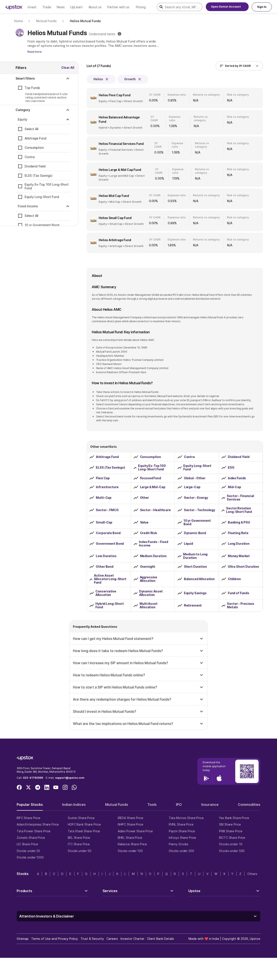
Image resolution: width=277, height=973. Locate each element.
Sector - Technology (199, 510)
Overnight (147, 566)
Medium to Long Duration (195, 556)
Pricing (141, 7)
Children (234, 579)
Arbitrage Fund (35, 138)
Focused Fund (150, 478)
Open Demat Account (226, 6)
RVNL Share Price (181, 824)
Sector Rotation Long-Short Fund (239, 510)
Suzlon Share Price (81, 818)
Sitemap (23, 938)
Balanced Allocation (199, 579)
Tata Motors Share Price (186, 818)
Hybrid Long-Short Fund (109, 605)
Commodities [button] (249, 805)
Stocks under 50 (79, 851)
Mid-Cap (234, 487)
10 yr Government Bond (42, 225)
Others (252, 874)
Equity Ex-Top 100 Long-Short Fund (47, 186)
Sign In (261, 6)
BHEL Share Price (130, 837)
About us (95, 7)
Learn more (38, 101)
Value (144, 522)
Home (18, 21)
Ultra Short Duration (243, 566)
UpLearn (76, 7)
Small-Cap (104, 522)
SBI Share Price (230, 824)
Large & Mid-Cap (152, 487)
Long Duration (239, 543)
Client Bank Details (160, 938)
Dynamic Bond (195, 533)
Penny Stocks (178, 844)
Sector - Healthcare (155, 510)
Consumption (34, 148)
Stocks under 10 (230, 844)
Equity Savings (195, 593)
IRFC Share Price (28, 818)
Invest (32, 7)
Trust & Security (92, 938)
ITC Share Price (79, 844)
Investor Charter (132, 938)
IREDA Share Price (130, 818)
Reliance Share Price (132, 844)
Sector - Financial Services (240, 497)
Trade (46, 7)
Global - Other (194, 478)
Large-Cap (192, 487)
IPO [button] (179, 805)
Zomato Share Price (31, 837)
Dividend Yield (35, 166)
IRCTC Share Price (232, 837)
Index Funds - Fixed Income (153, 543)
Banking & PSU (239, 522)
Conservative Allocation (105, 593)
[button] (43, 78)
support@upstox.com (69, 777)
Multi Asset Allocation (148, 605)
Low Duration (106, 556)
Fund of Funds (238, 593)
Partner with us (118, 7)
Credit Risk (148, 533)
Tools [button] (152, 805)
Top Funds (32, 88)
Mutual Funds (46, 21)
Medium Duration (153, 556)
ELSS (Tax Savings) (39, 176)
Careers (112, 938)
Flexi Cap (103, 478)
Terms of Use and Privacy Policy (54, 938)
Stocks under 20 (28, 851)
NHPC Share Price (130, 824)
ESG (231, 467)
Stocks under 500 (232, 851)
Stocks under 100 (130, 851)
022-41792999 (33, 777)
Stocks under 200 (181, 851)
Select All (31, 129)
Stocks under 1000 (30, 857)
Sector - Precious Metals (240, 605)
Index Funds (237, 478)
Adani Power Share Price (135, 831)
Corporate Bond (108, 533)
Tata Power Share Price (33, 831)
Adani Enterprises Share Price (38, 824)
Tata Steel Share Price (84, 831)
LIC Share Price (27, 844)
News (61, 7)
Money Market (239, 556)
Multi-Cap (103, 497)
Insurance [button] (210, 805)
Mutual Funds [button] (116, 805)
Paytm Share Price (182, 831)
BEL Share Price (79, 837)
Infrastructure (107, 487)
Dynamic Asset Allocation (151, 593)
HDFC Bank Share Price (84, 824)
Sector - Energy (196, 497)
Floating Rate (238, 533)
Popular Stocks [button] (30, 805)
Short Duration (195, 566)
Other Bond (104, 566)
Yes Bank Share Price (234, 818)
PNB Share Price (230, 831)
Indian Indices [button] (74, 805)
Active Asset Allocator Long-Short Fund (110, 579)
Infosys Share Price (182, 837)
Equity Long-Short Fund (42, 197)
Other (144, 497)
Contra (30, 157)
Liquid (188, 543)
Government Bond (110, 543)
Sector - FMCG (107, 510)
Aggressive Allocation (148, 579)
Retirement (193, 605)
